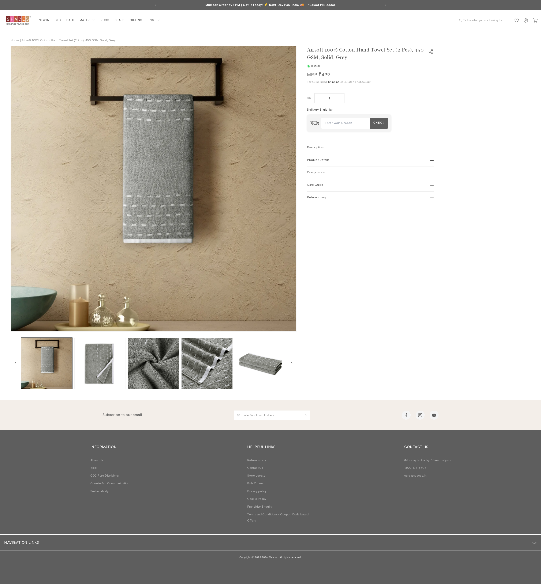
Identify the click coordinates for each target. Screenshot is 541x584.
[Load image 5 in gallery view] (260, 363)
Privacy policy (257, 491)
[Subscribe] (305, 415)
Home (15, 40)
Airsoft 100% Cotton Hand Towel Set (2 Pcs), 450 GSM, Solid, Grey (69, 40)
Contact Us (255, 468)
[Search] (460, 20)
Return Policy (256, 460)
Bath (70, 20)
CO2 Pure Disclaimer (105, 476)
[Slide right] (291, 363)
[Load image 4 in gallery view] (207, 363)
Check (378, 123)
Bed (58, 20)
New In (44, 20)
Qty (309, 98)
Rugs (105, 20)
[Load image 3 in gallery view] (153, 363)
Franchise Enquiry (259, 507)
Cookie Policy (256, 499)
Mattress (87, 20)
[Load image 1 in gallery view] (46, 363)
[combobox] (483, 20)
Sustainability (99, 491)
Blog (93, 468)
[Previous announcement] (155, 5)
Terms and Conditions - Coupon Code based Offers (278, 518)
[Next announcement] (385, 5)
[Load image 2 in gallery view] (100, 363)
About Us (96, 460)
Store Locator (256, 476)
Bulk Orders (255, 483)
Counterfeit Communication (110, 483)
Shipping (334, 82)
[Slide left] (15, 363)
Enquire (155, 20)
